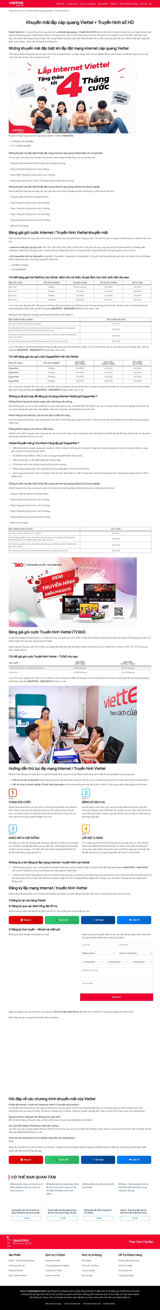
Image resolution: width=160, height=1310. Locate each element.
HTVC (126, 647)
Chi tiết (26, 1218)
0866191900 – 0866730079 (63, 308)
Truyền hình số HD (87, 32)
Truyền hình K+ (20, 650)
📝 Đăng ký (26, 920)
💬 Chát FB (134, 920)
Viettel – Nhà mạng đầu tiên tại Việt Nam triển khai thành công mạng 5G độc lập (133, 1213)
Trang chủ (13, 11)
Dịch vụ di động (88, 3)
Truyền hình (72, 3)
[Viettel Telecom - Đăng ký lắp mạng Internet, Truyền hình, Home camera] (16, 3)
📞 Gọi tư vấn (62, 920)
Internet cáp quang (67, 32)
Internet (60, 3)
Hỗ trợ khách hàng (129, 3)
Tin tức (21, 11)
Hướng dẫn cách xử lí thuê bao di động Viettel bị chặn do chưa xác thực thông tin (25, 1213)
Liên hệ (143, 3)
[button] (150, 3)
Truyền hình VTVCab (113, 647)
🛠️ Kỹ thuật (98, 920)
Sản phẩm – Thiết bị (107, 3)
